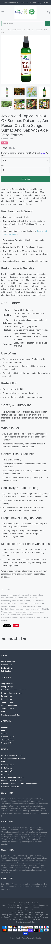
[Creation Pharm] (25, 12)
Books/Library (6, 768)
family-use (30, 601)
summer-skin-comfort (9, 618)
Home (3, 30)
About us (4, 727)
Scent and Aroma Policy (10, 715)
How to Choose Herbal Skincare (13, 690)
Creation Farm (7, 139)
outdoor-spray (38, 612)
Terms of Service (7, 709)
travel (46, 618)
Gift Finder (5, 774)
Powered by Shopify (33, 938)
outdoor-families (15, 612)
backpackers (38, 595)
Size (3, 156)
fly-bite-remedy (7, 603)
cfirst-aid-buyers (18, 601)
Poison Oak (15, 615)
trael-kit (39, 618)
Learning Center (7, 765)
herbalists (31, 606)
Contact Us (5, 733)
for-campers (19, 603)
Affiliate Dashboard (23, 915)
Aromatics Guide (33, 919)
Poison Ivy (5, 615)
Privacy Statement (32, 908)
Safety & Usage (7, 687)
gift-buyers (22, 606)
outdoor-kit (27, 612)
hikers (38, 606)
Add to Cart (25, 179)
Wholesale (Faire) (8, 737)
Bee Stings (18, 598)
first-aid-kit (40, 601)
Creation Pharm (21, 938)
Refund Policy (6, 699)
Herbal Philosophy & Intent (11, 693)
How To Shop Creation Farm (12, 777)
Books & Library (7, 668)
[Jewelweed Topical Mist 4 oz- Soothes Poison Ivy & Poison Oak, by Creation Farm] (19, 104)
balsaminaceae (7, 598)
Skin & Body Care (8, 662)
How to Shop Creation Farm (13, 905)
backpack (16, 595)
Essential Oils (6, 665)
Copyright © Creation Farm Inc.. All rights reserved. (24, 912)
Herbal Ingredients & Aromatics (13, 759)
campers (27, 598)
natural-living (35, 609)
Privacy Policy (6, 696)
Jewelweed (24, 609)
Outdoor (4, 612)
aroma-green (6, 595)
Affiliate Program (7, 740)
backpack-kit (26, 595)
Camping (35, 598)
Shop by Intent (7, 683)
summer (30, 615)
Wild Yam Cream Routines (11, 780)
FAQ (3, 712)
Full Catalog (6, 671)
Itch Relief (5, 609)
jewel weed (14, 609)
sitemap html (7, 915)
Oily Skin (45, 609)
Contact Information (9, 705)
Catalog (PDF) (7, 743)
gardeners (12, 606)
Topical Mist (30, 618)
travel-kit (4, 620)
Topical (22, 618)
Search (12, 903)
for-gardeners (30, 603)
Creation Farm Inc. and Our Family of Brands (19, 784)
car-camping (6, 601)
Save (16, 626)
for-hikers (41, 603)
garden (4, 606)
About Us (31, 905)
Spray (23, 615)
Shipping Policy (7, 702)
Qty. (2, 165)
